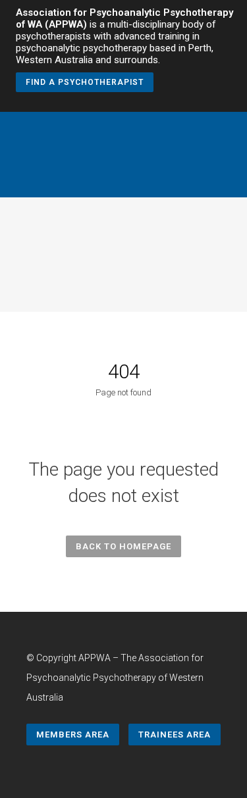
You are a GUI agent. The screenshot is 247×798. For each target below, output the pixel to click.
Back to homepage (123, 546)
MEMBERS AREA (72, 734)
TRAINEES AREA (174, 734)
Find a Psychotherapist (85, 82)
